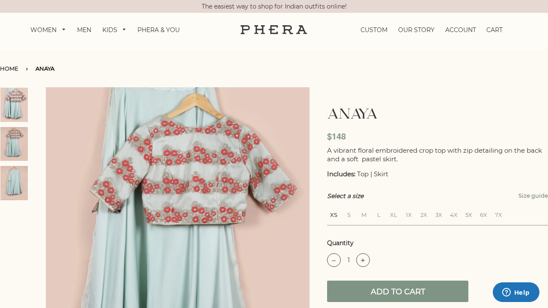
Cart (494, 30)
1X (409, 213)
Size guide (533, 195)
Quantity (340, 243)
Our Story (416, 30)
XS (333, 213)
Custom (373, 30)
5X (468, 213)
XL (393, 213)
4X (454, 213)
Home (9, 68)
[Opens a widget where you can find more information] (515, 293)
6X (483, 213)
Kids (110, 30)
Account (460, 30)
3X (438, 213)
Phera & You (158, 30)
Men (84, 30)
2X (423, 213)
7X (498, 213)
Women (44, 30)
